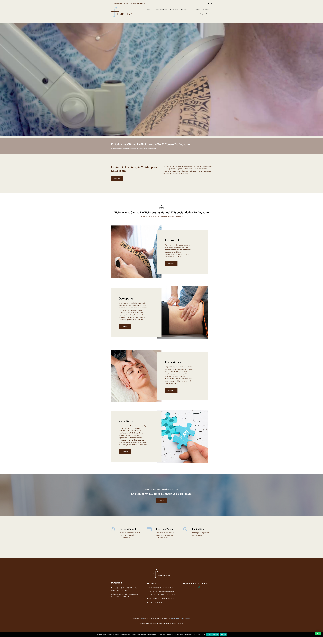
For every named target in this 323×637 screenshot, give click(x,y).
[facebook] (208, 3)
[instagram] (211, 3)
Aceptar (209, 634)
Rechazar (215, 634)
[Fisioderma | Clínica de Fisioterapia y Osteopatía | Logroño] (121, 7)
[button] (318, 633)
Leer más (223, 634)
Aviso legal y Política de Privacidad (181, 618)
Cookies (141, 618)
